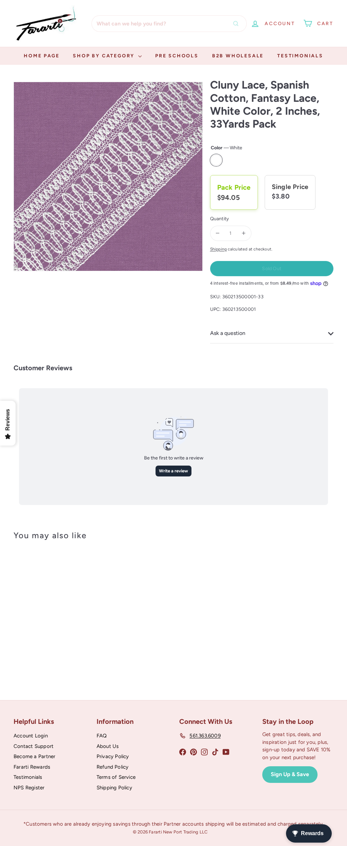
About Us (108, 746)
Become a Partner (34, 756)
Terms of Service (116, 777)
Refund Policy (113, 767)
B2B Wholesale (238, 56)
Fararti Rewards (32, 767)
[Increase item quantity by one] (243, 233)
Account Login (31, 736)
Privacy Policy (113, 756)
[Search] (237, 23)
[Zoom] (108, 176)
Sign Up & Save (290, 774)
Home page (41, 56)
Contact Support (34, 746)
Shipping (218, 249)
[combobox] (169, 23)
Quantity (219, 219)
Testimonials (300, 56)
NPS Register (29, 788)
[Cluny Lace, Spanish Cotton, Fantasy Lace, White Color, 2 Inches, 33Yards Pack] (37, 611)
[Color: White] (25, 602)
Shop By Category (105, 56)
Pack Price (234, 187)
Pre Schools (177, 56)
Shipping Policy (114, 788)
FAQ (102, 736)
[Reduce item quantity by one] (217, 233)
